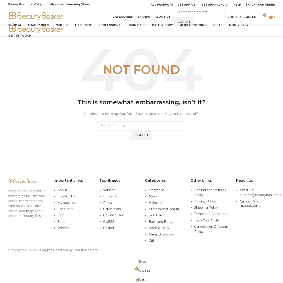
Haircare (155, 203)
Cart (60, 215)
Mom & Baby (159, 228)
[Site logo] (36, 15)
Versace (109, 190)
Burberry (110, 196)
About (62, 190)
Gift (151, 241)
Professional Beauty (164, 209)
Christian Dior (113, 215)
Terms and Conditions (211, 214)
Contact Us (66, 196)
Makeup (155, 196)
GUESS (108, 222)
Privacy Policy (205, 201)
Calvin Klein (112, 209)
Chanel (108, 228)
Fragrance (156, 190)
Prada (107, 203)
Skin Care (156, 215)
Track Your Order (207, 220)
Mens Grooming (161, 234)
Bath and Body (160, 222)
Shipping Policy (206, 208)
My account (66, 203)
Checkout (65, 209)
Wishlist (63, 228)
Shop (61, 222)
